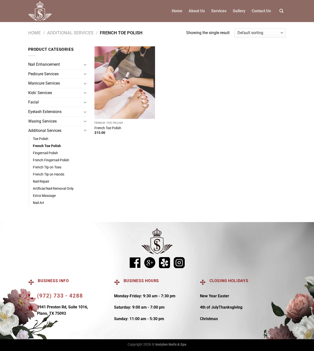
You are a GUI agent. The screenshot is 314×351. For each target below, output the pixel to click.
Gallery (239, 11)
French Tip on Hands (48, 174)
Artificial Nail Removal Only (53, 189)
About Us (197, 11)
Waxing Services (42, 121)
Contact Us (261, 11)
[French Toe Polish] (124, 82)
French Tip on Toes (47, 167)
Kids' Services (40, 92)
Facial (33, 102)
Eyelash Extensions (45, 111)
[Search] (281, 11)
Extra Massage (44, 196)
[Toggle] (85, 64)
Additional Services (70, 32)
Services (218, 11)
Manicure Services (44, 83)
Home (177, 11)
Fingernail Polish (45, 153)
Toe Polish (40, 139)
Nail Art (38, 203)
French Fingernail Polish (51, 160)
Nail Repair (41, 181)
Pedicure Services (43, 74)
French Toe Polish (47, 146)
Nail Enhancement (44, 64)
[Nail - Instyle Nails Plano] (40, 11)
